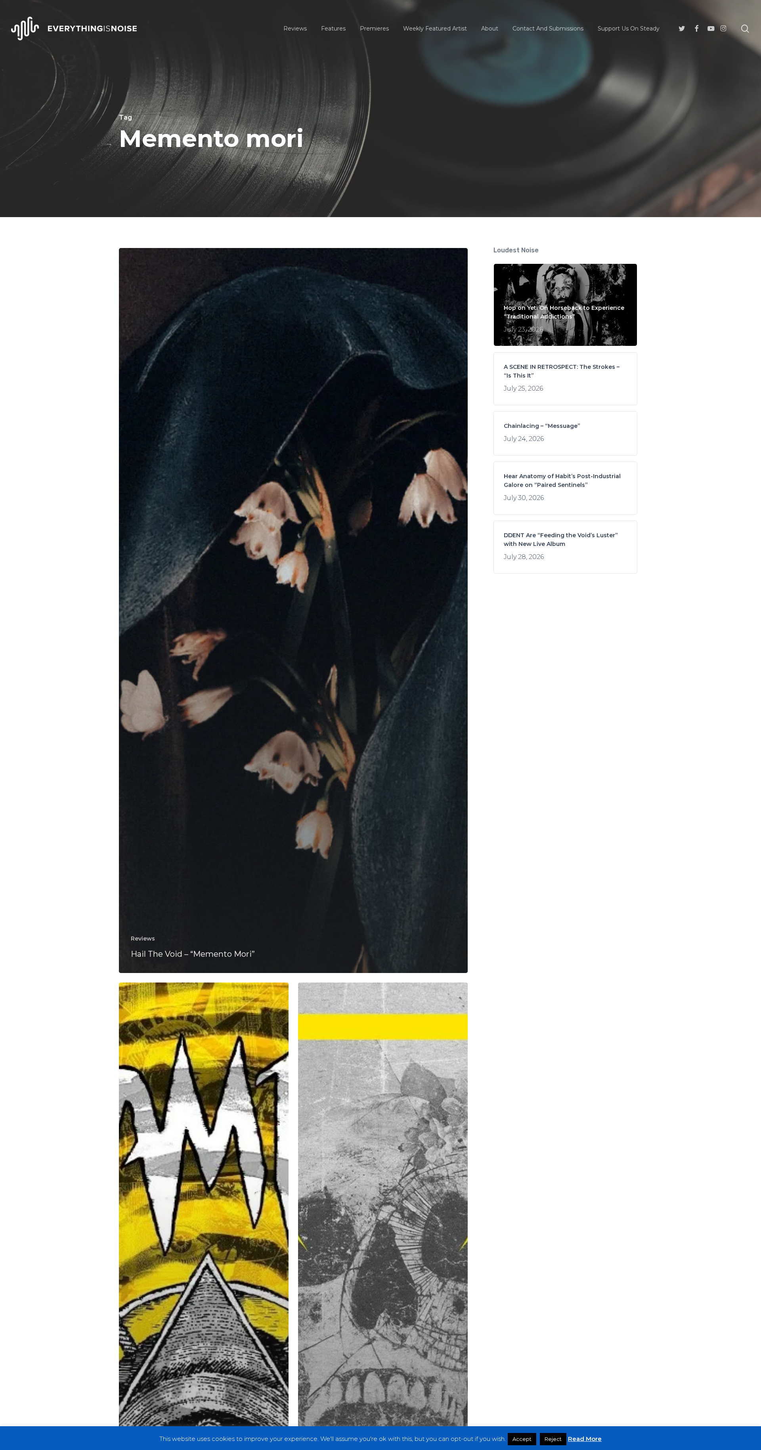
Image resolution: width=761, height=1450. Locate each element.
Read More (585, 1438)
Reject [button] (553, 1439)
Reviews (143, 938)
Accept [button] (522, 1439)
